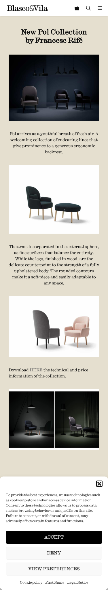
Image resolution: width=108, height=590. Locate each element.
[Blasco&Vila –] (27, 8)
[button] (99, 484)
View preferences (54, 569)
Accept (54, 537)
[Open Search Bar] (88, 8)
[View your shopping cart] (77, 8)
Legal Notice (77, 582)
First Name (54, 582)
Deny (54, 553)
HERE (36, 370)
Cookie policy (31, 582)
